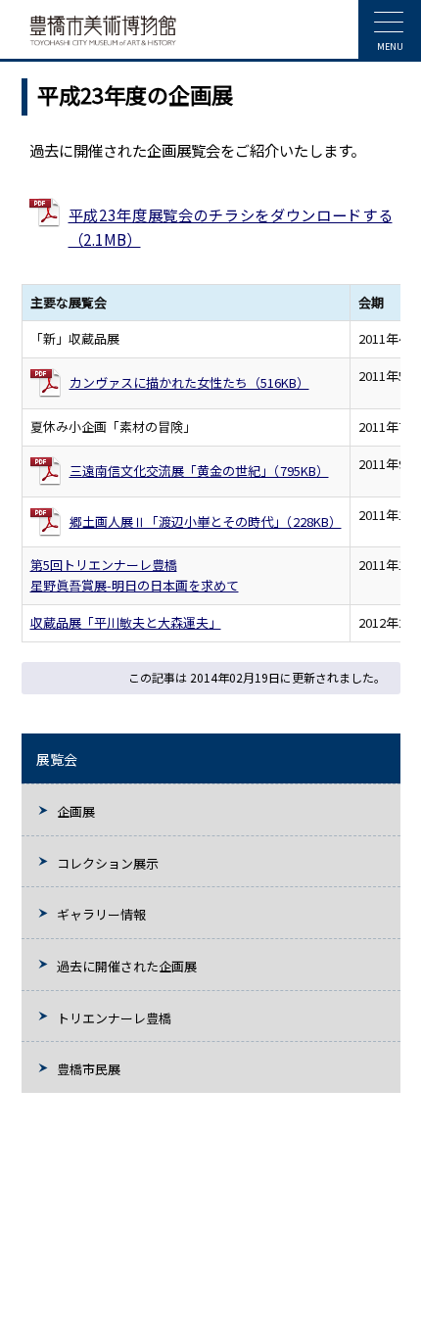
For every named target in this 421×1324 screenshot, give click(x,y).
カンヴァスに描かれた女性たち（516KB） (189, 382)
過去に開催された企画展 (127, 966)
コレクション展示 (108, 863)
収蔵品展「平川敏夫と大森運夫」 (125, 622)
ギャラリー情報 (101, 914)
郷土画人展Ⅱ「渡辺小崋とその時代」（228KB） (206, 521)
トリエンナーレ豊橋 (114, 1018)
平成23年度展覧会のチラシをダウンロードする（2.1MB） (231, 227)
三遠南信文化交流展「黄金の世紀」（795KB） (199, 470)
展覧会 (56, 759)
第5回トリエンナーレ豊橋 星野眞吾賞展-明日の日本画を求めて (134, 574)
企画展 (76, 811)
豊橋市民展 (88, 1069)
